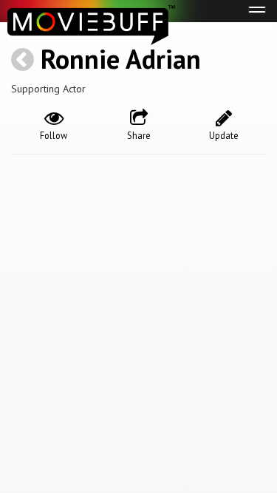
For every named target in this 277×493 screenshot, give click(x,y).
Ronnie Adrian (121, 58)
